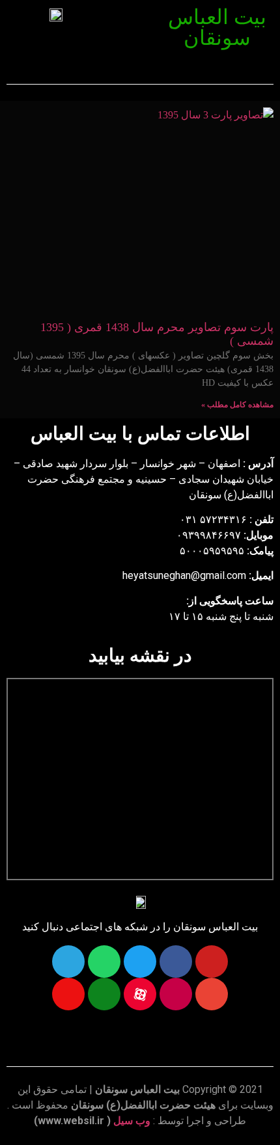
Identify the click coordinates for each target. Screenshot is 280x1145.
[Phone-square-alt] (104, 994)
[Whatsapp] (104, 961)
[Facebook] (176, 961)
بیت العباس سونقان (217, 27)
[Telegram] (68, 961)
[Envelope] (211, 994)
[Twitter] (140, 961)
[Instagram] (176, 994)
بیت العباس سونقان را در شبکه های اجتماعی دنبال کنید (140, 926)
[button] (133, 18)
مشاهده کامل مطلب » (237, 404)
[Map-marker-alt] (68, 994)
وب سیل (131, 1120)
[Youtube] (211, 961)
